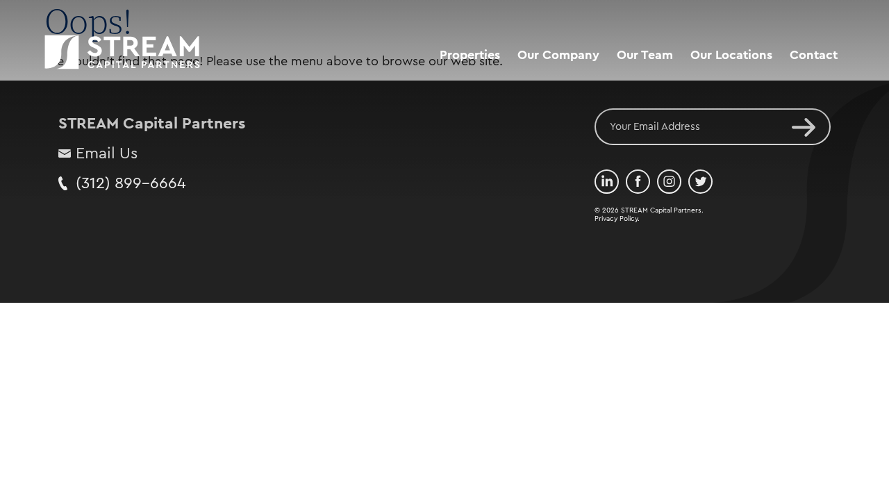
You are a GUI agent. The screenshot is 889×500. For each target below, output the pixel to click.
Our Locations (731, 55)
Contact (814, 55)
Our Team (645, 55)
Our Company (558, 55)
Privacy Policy (616, 218)
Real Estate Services (576, 84)
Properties (470, 55)
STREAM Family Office (581, 110)
